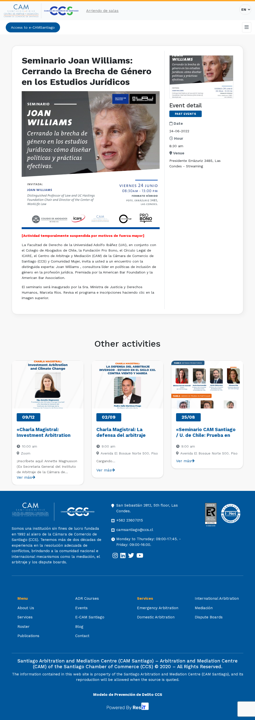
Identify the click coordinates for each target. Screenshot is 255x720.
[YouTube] (139, 555)
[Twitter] (131, 555)
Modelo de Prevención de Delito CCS (127, 694)
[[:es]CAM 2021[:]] (22, 10)
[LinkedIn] (123, 555)
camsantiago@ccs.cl (134, 529)
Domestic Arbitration (156, 617)
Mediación (204, 608)
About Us (25, 608)
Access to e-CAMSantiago (33, 27)
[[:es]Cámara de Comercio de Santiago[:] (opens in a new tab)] (61, 10)
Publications (28, 636)
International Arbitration (217, 598)
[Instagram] (115, 555)
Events (81, 608)
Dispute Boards (209, 617)
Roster (23, 626)
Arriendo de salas (102, 10)
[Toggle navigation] (247, 27)
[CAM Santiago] (33, 512)
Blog (79, 626)
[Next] (239, 422)
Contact (82, 636)
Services (25, 617)
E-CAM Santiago (89, 617)
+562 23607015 (129, 520)
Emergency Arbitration (157, 608)
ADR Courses (87, 598)
